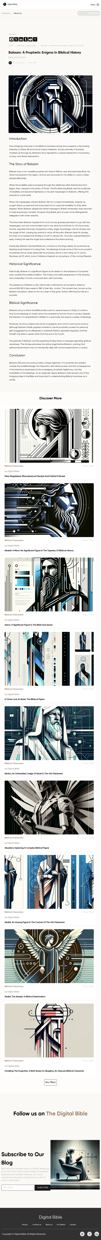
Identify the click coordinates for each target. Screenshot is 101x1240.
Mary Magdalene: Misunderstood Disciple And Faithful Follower (35, 476)
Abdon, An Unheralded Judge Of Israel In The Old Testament (34, 774)
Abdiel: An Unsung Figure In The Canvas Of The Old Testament (35, 922)
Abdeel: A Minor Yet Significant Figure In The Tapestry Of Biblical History (39, 551)
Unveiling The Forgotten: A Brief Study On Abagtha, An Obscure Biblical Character (44, 1071)
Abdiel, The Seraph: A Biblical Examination (25, 997)
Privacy (25, 1225)
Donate (73, 1225)
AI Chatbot (61, 1225)
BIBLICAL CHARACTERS (27, 45)
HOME (11, 45)
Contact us (36, 1225)
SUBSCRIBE (42, 1188)
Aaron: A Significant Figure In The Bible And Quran (29, 625)
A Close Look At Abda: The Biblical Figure (24, 699)
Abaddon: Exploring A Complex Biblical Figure (27, 848)
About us (49, 1225)
